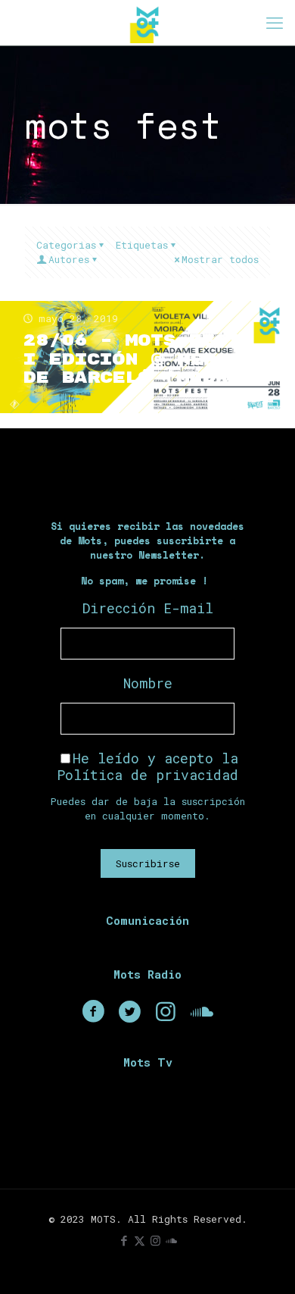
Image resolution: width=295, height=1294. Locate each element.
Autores (68, 259)
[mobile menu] (274, 23)
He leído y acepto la (147, 766)
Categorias (66, 245)
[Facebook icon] (123, 1240)
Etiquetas (142, 245)
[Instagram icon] (155, 1240)
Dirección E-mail (147, 608)
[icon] (171, 1240)
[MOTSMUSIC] (147, 23)
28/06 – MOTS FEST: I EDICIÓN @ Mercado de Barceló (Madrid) (144, 359)
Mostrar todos (220, 259)
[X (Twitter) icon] (139, 1240)
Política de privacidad (147, 775)
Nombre (147, 683)
